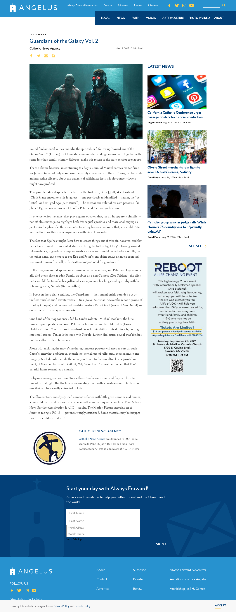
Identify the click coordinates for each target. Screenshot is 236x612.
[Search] (224, 5)
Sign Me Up (74, 539)
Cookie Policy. (83, 606)
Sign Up (163, 544)
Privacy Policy (61, 606)
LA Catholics (38, 34)
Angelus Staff (154, 122)
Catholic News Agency (45, 48)
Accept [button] (220, 605)
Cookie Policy (34, 599)
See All (195, 246)
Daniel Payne (154, 177)
